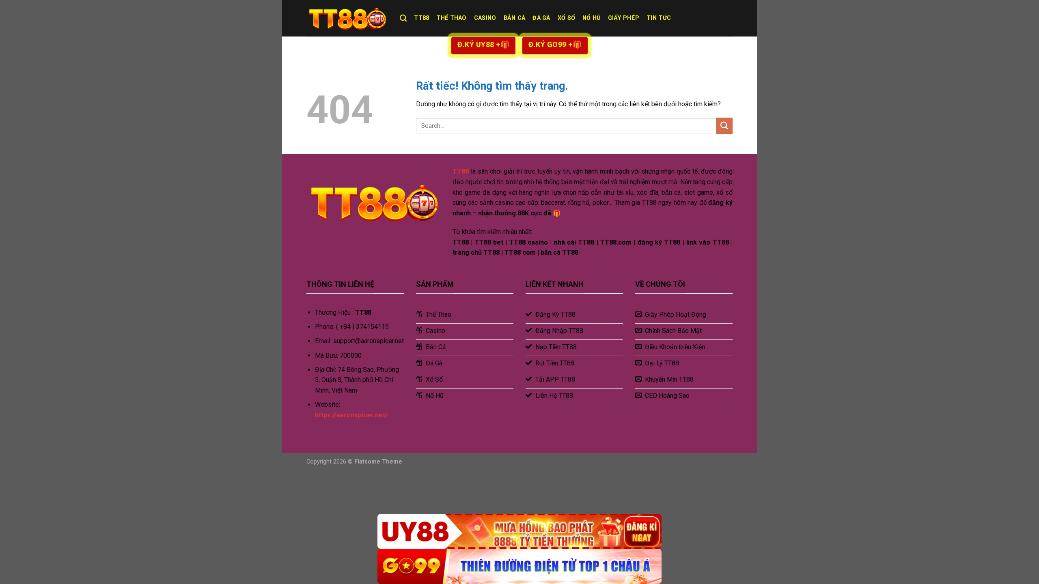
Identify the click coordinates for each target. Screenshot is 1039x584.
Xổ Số (566, 18)
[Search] (403, 18)
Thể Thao (451, 18)
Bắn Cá (515, 18)
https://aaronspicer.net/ (351, 415)
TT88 (421, 18)
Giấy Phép (624, 18)
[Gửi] (724, 125)
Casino (485, 18)
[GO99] (519, 566)
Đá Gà (541, 18)
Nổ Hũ (591, 18)
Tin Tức (659, 18)
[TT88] (347, 18)
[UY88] (519, 531)
